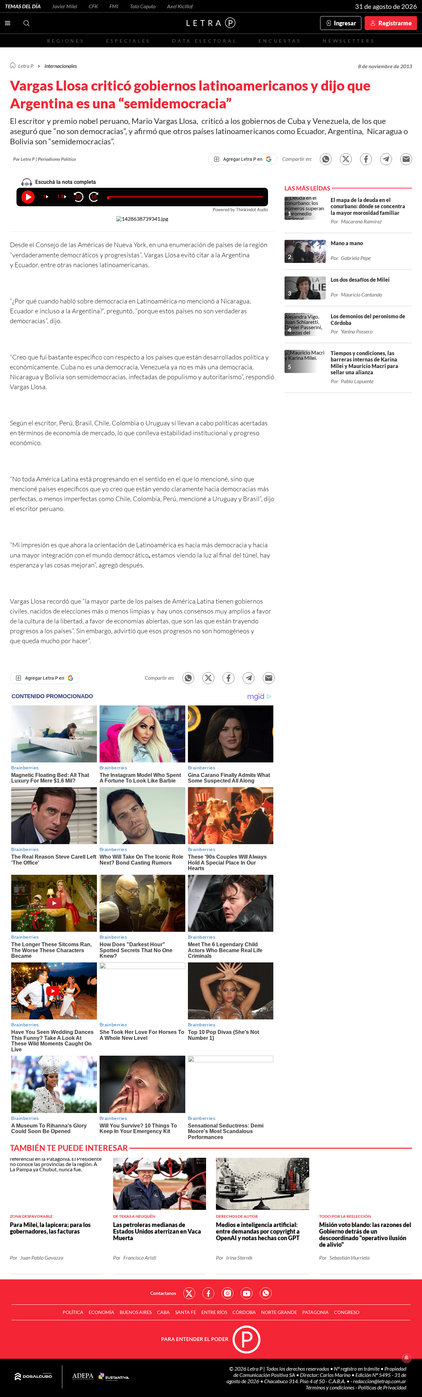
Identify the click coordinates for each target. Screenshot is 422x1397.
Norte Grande (279, 1312)
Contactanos (163, 1293)
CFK (93, 6)
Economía (101, 1312)
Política (73, 1312)
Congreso (346, 1312)
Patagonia (315, 1312)
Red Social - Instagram (227, 1293)
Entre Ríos (214, 1312)
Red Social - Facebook (208, 1293)
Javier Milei (64, 6)
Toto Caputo (143, 6)
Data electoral (204, 40)
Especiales (128, 40)
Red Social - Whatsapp (265, 1293)
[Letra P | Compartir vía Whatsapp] (325, 159)
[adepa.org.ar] (83, 1377)
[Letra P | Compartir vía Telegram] (386, 159)
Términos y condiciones (330, 1387)
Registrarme (395, 23)
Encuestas (279, 40)
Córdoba (244, 1312)
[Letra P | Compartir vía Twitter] (345, 159)
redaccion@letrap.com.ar (379, 1381)
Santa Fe (185, 1312)
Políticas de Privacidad (382, 1387)
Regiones (66, 40)
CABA (163, 1312)
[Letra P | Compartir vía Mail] (406, 159)
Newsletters (349, 40)
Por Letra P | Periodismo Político (44, 159)
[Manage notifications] (406, 1358)
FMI (113, 6)
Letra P (25, 66)
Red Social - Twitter (189, 1293)
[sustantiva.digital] (114, 1377)
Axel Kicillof (180, 6)
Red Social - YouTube (246, 1293)
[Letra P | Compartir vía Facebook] (366, 159)
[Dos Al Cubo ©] (33, 1377)
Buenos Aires (136, 1312)
